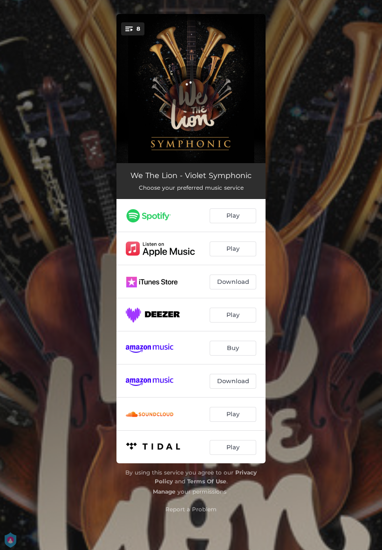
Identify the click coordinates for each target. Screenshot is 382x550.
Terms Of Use (206, 481)
